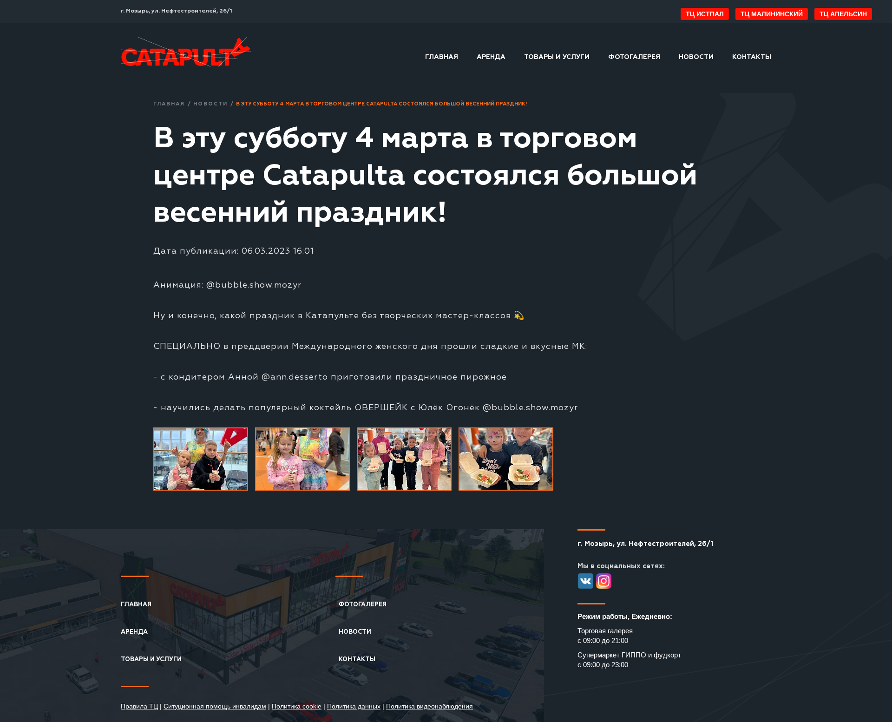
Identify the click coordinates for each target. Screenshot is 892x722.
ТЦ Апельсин (843, 14)
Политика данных (353, 706)
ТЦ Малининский (772, 14)
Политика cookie (296, 706)
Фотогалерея (634, 57)
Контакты (751, 57)
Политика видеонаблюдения (429, 706)
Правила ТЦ (139, 706)
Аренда (491, 57)
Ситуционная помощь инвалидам (215, 706)
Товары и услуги (557, 57)
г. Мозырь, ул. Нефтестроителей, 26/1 (176, 11)
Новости (696, 57)
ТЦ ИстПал (705, 14)
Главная (441, 57)
